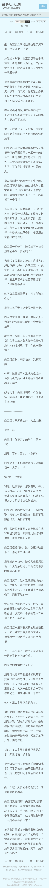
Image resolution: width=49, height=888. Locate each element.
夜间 (27, 22)
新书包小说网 (7, 15)
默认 (17, 22)
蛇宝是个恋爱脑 (29, 15)
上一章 (8, 32)
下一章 (29, 32)
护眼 (22, 22)
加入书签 (40, 32)
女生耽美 (17, 15)
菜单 (43, 6)
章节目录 (19, 32)
